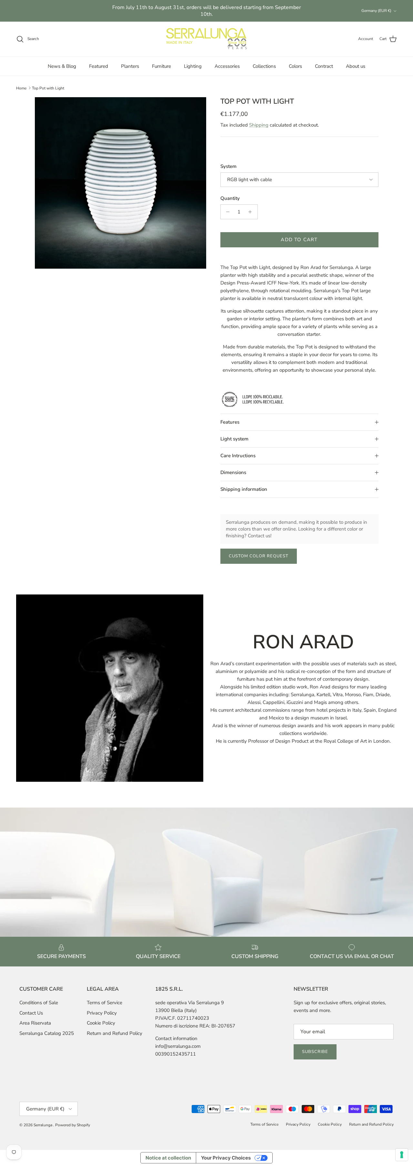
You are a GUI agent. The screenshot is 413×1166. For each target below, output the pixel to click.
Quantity (230, 198)
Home (21, 87)
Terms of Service (104, 1002)
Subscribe (315, 1052)
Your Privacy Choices (226, 1158)
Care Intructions (238, 455)
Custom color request (259, 556)
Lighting (193, 66)
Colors (295, 66)
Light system (234, 439)
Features (229, 422)
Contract (324, 66)
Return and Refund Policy (114, 1033)
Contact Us (31, 1013)
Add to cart (299, 239)
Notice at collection (168, 1158)
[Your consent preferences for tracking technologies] (402, 1155)
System (228, 166)
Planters (130, 66)
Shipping (258, 125)
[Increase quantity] (251, 212)
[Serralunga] (206, 39)
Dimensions (233, 472)
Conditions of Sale (38, 1002)
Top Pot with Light (48, 87)
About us (355, 66)
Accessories (227, 66)
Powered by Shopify (72, 1125)
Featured (98, 66)
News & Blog (62, 66)
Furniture (161, 66)
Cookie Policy (101, 1023)
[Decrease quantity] (226, 212)
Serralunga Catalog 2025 (46, 1033)
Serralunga (43, 1125)
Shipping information (243, 489)
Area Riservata (35, 1023)
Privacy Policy (102, 1013)
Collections (264, 66)
